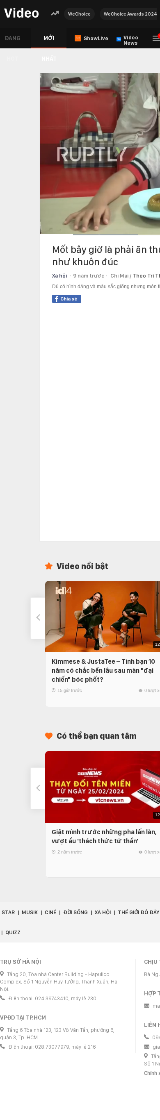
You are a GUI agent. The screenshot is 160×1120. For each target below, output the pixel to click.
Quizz (13, 932)
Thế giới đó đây (138, 912)
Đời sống (75, 912)
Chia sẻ (68, 299)
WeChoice (79, 14)
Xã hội (59, 276)
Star (8, 912)
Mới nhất (49, 41)
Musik (30, 912)
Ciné (50, 912)
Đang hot (13, 41)
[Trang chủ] (21, 13)
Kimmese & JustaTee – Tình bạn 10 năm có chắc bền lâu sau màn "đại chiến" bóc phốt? (103, 670)
